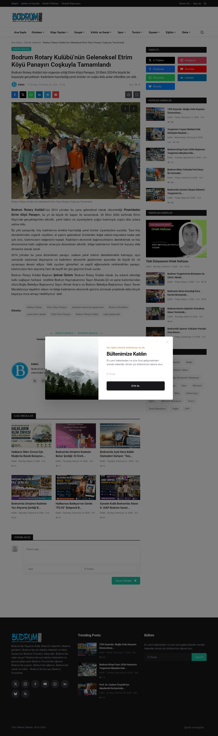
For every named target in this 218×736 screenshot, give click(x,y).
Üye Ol (135, 386)
